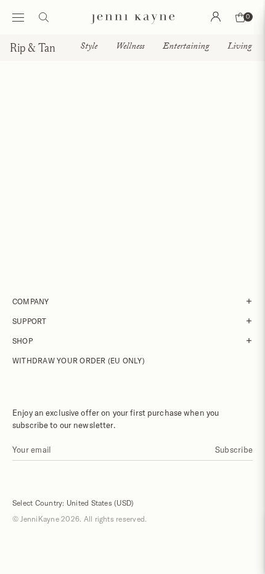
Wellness (130, 47)
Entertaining (186, 47)
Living (239, 47)
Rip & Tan (32, 47)
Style (88, 47)
